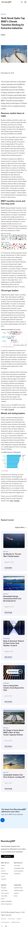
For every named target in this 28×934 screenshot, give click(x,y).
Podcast (6, 683)
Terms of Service (11, 918)
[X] (2, 926)
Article (5, 551)
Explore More (20, 527)
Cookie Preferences (5, 922)
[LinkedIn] (6, 926)
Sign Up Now (7, 856)
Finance (3, 34)
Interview (6, 638)
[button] (2, 820)
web (6, 409)
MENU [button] (25, 2)
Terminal (11, 409)
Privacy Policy (3, 918)
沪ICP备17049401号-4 (15, 922)
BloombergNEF (6, 2)
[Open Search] (22, 2)
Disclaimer (19, 918)
